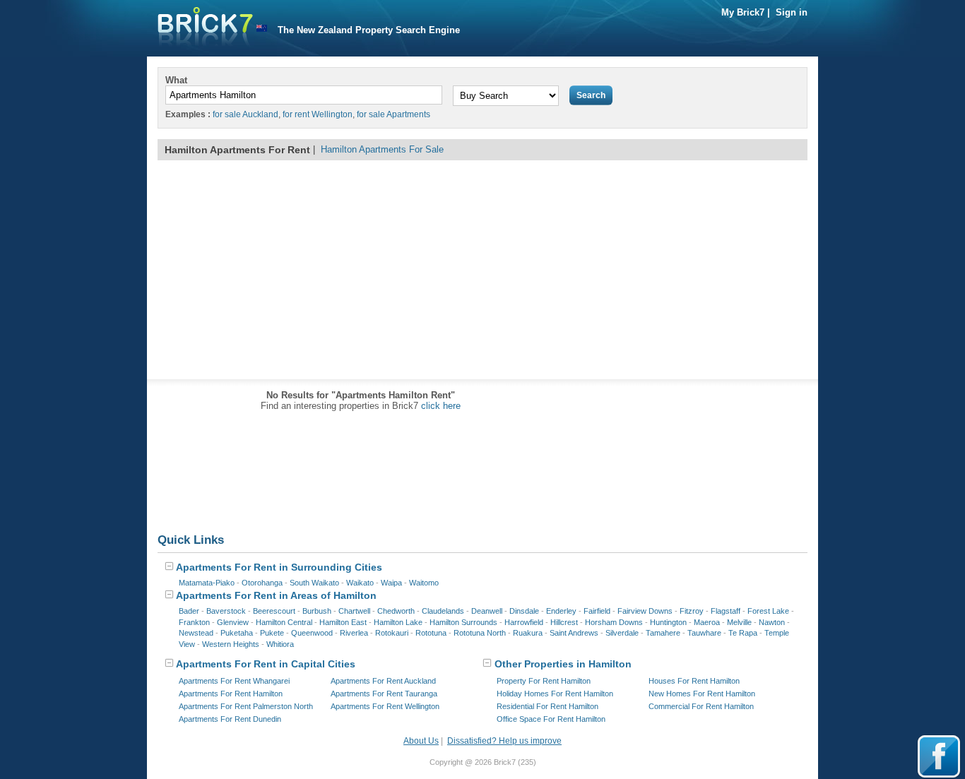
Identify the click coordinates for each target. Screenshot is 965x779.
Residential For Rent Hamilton (547, 706)
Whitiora (280, 644)
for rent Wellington (318, 114)
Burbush (316, 611)
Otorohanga (262, 582)
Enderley (561, 611)
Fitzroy (692, 611)
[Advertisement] (482, 270)
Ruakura (528, 633)
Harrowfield (523, 622)
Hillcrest (564, 622)
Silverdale (622, 633)
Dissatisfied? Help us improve (504, 741)
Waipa (391, 582)
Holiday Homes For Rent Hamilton (555, 693)
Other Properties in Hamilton (562, 664)
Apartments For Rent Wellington (385, 706)
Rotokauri (391, 633)
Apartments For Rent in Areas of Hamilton (275, 595)
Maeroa (707, 622)
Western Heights (230, 644)
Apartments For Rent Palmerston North (246, 706)
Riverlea (354, 633)
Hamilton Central (284, 622)
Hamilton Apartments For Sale (382, 149)
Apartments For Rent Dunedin (230, 719)
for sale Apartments (393, 114)
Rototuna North (480, 633)
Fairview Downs (645, 611)
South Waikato (314, 582)
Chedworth (396, 611)
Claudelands (443, 611)
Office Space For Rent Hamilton (551, 719)
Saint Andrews (574, 633)
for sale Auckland (245, 114)
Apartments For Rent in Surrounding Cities (278, 567)
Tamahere (663, 633)
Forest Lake (768, 611)
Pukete (272, 633)
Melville (739, 622)
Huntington (668, 622)
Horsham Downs (614, 622)
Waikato (360, 582)
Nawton (772, 622)
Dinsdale (524, 611)
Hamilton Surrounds (463, 622)
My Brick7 (742, 12)
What (176, 80)
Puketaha (236, 633)
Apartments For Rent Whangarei (234, 681)
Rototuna (430, 633)
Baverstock (226, 611)
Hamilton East (343, 622)
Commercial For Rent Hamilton (701, 706)
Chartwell (354, 611)
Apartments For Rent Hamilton (231, 693)
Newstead (196, 633)
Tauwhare (704, 633)
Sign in (791, 12)
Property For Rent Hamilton (544, 681)
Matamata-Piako (207, 582)
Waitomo (424, 582)
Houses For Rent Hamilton (694, 681)
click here (441, 405)
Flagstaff (725, 611)
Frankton (194, 622)
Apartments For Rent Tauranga (384, 693)
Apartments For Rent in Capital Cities (264, 664)
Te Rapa (742, 633)
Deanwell (486, 611)
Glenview (233, 622)
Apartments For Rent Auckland (383, 681)
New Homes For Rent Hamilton (702, 693)
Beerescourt (274, 611)
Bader (189, 611)
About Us (421, 741)
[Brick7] (261, 28)
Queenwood (312, 633)
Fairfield (597, 611)
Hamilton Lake (398, 622)
